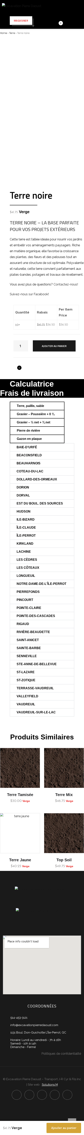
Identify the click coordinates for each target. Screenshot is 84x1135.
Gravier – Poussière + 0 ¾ (35, 414)
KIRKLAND (25, 543)
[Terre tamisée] (20, 768)
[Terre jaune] (20, 833)
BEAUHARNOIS (28, 463)
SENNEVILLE (27, 656)
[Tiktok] (67, 1095)
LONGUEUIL (26, 575)
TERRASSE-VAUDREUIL (35, 688)
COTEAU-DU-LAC (30, 471)
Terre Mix (64, 795)
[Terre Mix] (64, 768)
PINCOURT (25, 599)
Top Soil (64, 860)
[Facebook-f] (16, 1095)
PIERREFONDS (28, 591)
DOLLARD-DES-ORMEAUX (37, 479)
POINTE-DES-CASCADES (36, 616)
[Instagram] (29, 1095)
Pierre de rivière (28, 430)
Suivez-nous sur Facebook (29, 294)
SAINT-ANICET (28, 640)
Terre (12, 33)
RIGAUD (23, 624)
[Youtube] (55, 1095)
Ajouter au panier (54, 346)
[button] (37, 406)
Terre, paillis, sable (30, 406)
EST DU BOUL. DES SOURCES (40, 503)
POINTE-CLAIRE (29, 608)
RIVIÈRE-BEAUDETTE (33, 632)
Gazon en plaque (29, 438)
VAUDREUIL (26, 704)
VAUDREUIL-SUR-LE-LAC (36, 712)
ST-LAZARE (26, 672)
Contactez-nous (65, 284)
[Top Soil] (64, 833)
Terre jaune (20, 860)
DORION (23, 487)
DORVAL (23, 495)
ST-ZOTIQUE (26, 680)
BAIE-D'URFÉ (27, 447)
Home (3, 33)
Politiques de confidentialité (61, 1053)
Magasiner (21, 21)
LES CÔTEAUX (28, 567)
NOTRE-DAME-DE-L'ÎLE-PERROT (41, 583)
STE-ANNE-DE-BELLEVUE (37, 664)
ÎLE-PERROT (26, 535)
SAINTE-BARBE (29, 648)
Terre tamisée (20, 795)
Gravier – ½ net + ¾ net (33, 422)
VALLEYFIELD (27, 696)
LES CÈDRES (27, 559)
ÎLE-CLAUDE (26, 527)
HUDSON (23, 511)
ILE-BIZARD (26, 519)
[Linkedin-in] (42, 1095)
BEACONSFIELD (29, 455)
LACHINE (24, 551)
